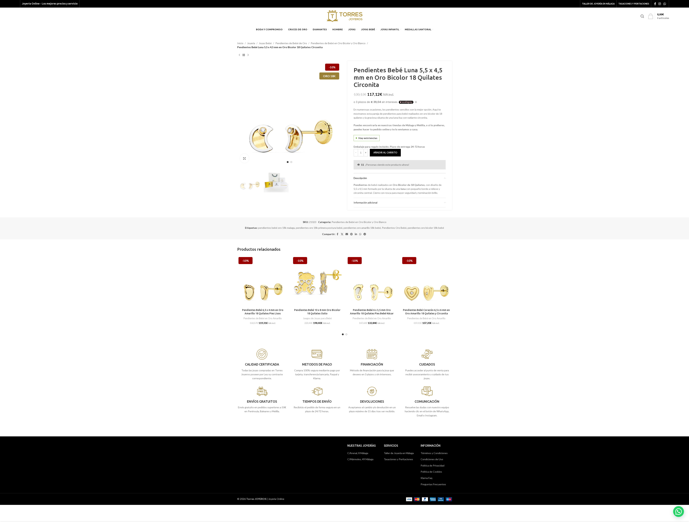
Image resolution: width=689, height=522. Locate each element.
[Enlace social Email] (346, 234)
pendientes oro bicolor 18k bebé (426, 227)
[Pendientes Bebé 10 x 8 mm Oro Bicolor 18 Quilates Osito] (317, 281)
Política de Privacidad (432, 465)
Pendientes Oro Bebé (394, 227)
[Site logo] (344, 15)
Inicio (240, 43)
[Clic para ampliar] (244, 158)
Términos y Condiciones (434, 453)
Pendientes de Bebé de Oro (291, 43)
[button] (678, 511)
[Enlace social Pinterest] (351, 234)
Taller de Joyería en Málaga (399, 453)
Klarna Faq (426, 477)
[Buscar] (642, 16)
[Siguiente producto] (248, 55)
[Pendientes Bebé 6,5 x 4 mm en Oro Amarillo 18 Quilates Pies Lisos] (262, 281)
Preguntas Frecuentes (433, 484)
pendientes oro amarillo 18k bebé (362, 227)
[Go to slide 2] (291, 162)
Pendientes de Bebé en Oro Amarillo (263, 318)
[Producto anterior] (239, 55)
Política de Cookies (431, 471)
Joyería (251, 43)
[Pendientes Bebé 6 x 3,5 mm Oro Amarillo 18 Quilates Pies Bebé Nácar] (371, 281)
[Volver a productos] (244, 55)
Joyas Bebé (265, 43)
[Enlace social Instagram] (659, 3)
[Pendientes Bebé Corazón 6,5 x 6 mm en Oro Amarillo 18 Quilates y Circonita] (426, 281)
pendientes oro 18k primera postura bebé (319, 227)
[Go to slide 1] (288, 162)
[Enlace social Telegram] (364, 234)
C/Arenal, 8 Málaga (357, 453)
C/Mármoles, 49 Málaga (360, 459)
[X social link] (342, 234)
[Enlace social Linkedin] (356, 234)
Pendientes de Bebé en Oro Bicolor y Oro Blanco (338, 43)
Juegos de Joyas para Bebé (317, 318)
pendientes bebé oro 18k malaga (276, 227)
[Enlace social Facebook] (655, 3)
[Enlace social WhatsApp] (664, 3)
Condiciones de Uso (432, 459)
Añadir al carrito (385, 152)
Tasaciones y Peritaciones (398, 459)
